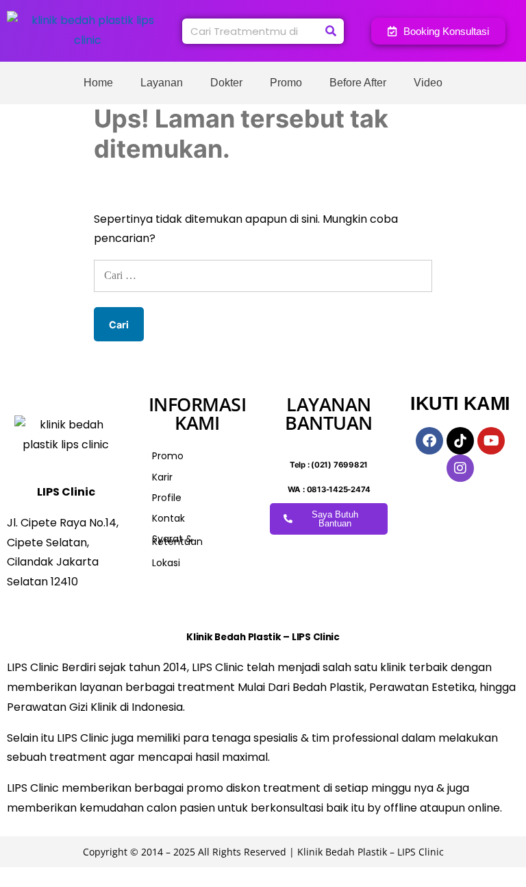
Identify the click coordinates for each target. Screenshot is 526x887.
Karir (162, 477)
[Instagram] (460, 468)
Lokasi (166, 563)
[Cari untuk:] (263, 275)
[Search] (331, 31)
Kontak (168, 518)
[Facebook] (429, 440)
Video (428, 82)
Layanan (161, 82)
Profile (166, 498)
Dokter (226, 82)
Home (98, 82)
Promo (286, 82)
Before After (357, 82)
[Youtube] (491, 440)
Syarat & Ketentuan (177, 540)
